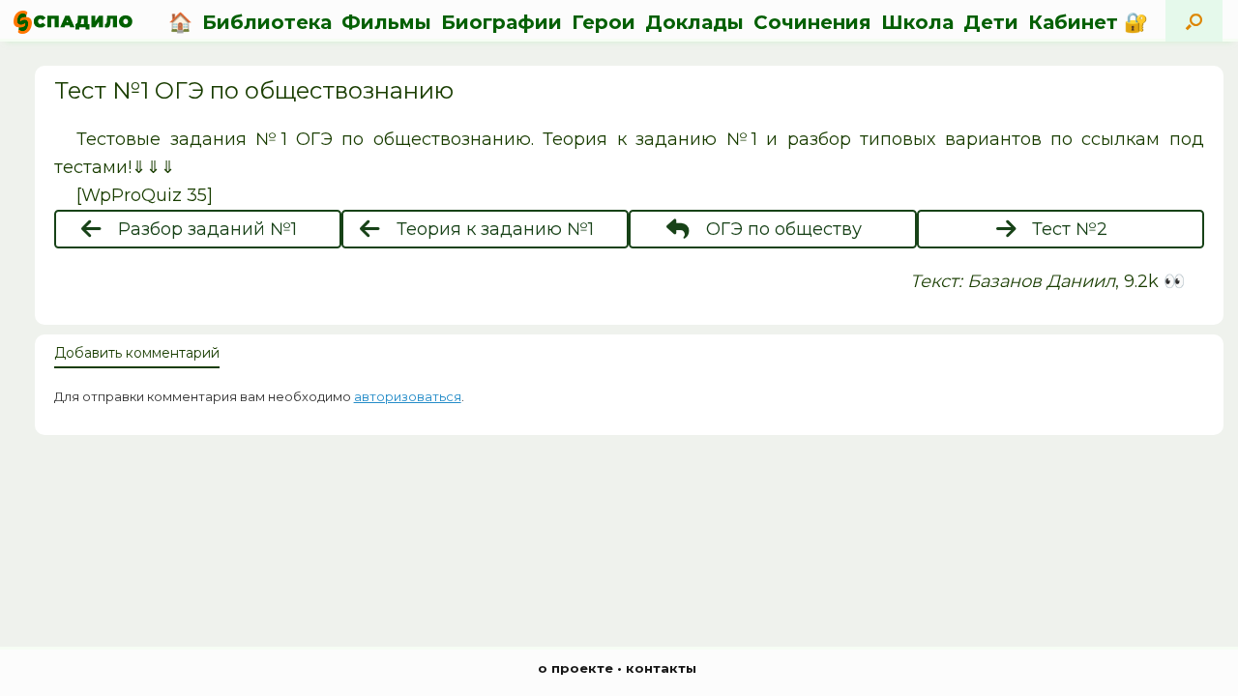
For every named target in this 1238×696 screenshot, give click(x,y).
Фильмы (386, 22)
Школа (917, 22)
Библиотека (267, 22)
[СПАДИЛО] (73, 22)
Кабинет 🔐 (1088, 22)
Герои (603, 22)
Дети (990, 22)
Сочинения (812, 22)
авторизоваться (407, 396)
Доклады (694, 22)
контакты (661, 668)
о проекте (575, 668)
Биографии (501, 22)
